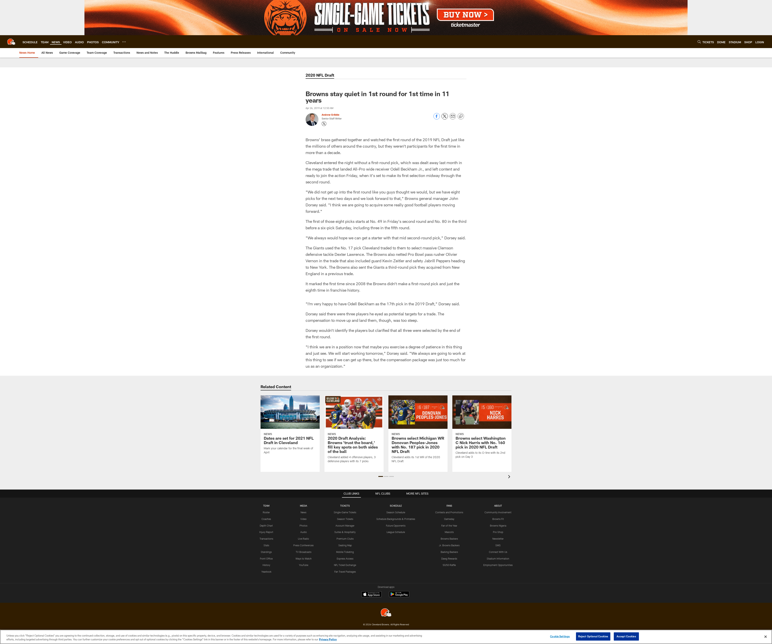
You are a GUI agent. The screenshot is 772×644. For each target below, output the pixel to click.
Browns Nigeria (498, 525)
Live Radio (303, 538)
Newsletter (498, 538)
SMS (498, 545)
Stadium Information (498, 558)
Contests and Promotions (449, 512)
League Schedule (396, 532)
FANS (449, 505)
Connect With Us (498, 551)
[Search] (699, 41)
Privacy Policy (328, 639)
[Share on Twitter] (444, 118)
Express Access (345, 558)
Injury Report (266, 532)
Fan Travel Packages (345, 571)
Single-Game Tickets (345, 512)
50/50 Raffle (449, 565)
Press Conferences (303, 545)
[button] (380, 476)
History (266, 565)
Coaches (266, 518)
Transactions (266, 538)
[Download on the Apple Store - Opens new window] (371, 594)
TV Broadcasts (303, 551)
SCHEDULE (396, 505)
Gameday (449, 518)
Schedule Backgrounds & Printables (395, 518)
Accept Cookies (626, 636)
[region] (386, 637)
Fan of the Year (449, 525)
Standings (266, 551)
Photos (303, 525)
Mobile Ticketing (345, 551)
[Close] (765, 636)
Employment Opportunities (498, 565)
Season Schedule (395, 512)
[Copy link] (461, 116)
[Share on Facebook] (436, 118)
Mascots (449, 532)
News (303, 512)
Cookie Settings (560, 636)
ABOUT (498, 505)
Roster (266, 512)
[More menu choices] (124, 41)
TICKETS (345, 505)
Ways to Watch (304, 558)
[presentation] (509, 477)
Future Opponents (396, 525)
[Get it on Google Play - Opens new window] (399, 596)
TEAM (266, 505)
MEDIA (303, 505)
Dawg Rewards (449, 558)
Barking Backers (449, 551)
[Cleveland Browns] (386, 613)
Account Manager (345, 525)
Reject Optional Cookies (593, 636)
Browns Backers (449, 538)
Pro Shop (498, 532)
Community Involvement (498, 512)
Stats (266, 545)
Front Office (266, 558)
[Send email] (453, 118)
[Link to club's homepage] (11, 41)
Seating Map (345, 545)
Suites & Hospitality (345, 532)
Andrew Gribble (330, 114)
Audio (303, 532)
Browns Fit (498, 518)
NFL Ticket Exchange (345, 565)
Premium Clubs (345, 538)
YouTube (303, 565)
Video (303, 518)
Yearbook (266, 571)
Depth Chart (266, 525)
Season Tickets (345, 518)
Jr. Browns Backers (449, 545)
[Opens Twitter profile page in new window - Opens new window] (324, 123)
